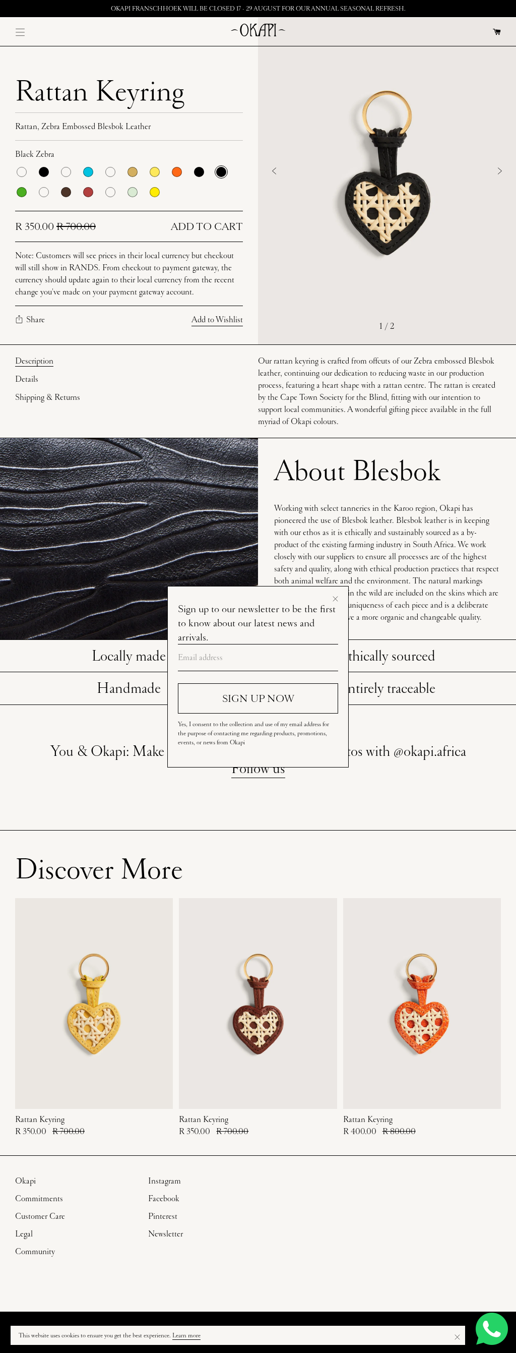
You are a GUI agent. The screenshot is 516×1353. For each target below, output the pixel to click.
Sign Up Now (258, 698)
